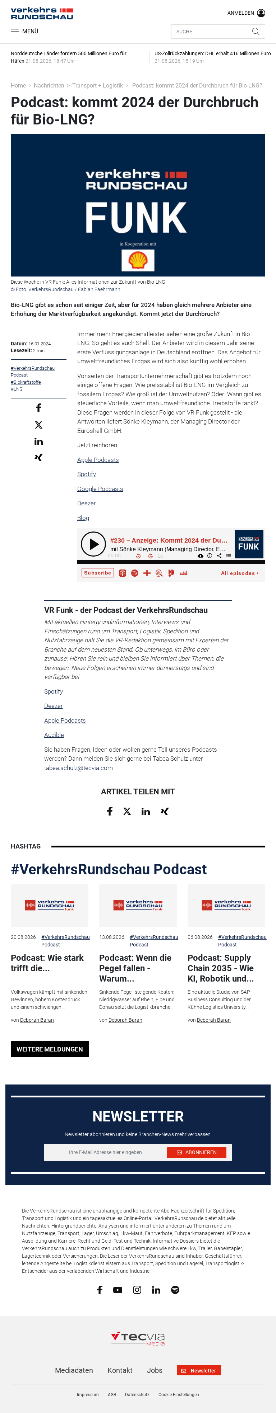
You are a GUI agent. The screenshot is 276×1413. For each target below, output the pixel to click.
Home (18, 85)
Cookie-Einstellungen (178, 1394)
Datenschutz (137, 1394)
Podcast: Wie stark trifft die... (47, 963)
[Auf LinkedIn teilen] (38, 441)
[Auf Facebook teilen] (38, 407)
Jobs (154, 1370)
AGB (112, 1394)
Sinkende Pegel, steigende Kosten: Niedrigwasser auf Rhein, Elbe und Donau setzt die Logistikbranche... (137, 999)
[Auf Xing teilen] (38, 457)
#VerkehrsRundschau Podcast (109, 869)
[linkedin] (156, 1289)
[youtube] (117, 1289)
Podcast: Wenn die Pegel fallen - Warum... (135, 968)
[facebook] (99, 1290)
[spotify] (175, 1290)
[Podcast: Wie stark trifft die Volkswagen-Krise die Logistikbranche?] (49, 905)
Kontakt (120, 1370)
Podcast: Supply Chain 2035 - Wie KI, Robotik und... (221, 968)
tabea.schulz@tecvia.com (78, 767)
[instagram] (137, 1290)
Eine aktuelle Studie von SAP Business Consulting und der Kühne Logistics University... (219, 999)
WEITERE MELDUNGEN (50, 1049)
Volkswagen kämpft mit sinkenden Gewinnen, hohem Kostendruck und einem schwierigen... (49, 999)
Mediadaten (74, 1370)
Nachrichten (49, 85)
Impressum (88, 1394)
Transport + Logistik (97, 85)
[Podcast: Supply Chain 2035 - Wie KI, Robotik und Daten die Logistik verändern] (226, 905)
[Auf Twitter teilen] (38, 424)
